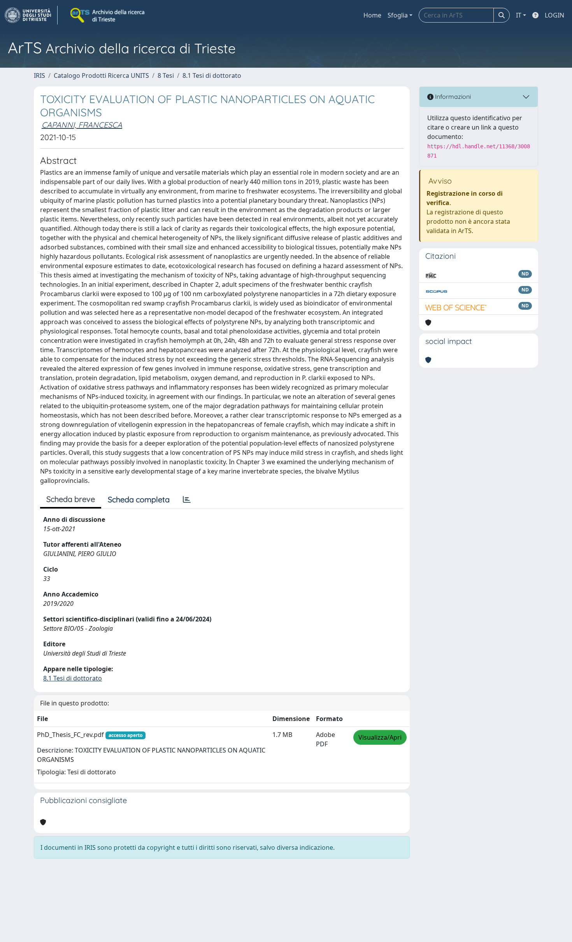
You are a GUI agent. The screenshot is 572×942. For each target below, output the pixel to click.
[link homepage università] (108, 15)
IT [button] (518, 15)
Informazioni (452, 96)
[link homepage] (31, 15)
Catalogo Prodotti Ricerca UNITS (101, 75)
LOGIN (554, 15)
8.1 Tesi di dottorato (211, 75)
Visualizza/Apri (380, 737)
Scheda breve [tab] (70, 499)
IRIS (39, 75)
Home (372, 15)
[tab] (186, 499)
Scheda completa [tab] (139, 499)
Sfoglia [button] (398, 15)
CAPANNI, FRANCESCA (82, 125)
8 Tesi (166, 75)
